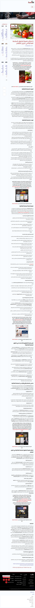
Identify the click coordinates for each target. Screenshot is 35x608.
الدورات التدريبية (19, 582)
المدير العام (24, 585)
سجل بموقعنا (32, 592)
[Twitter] (6, 580)
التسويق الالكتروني (11, 578)
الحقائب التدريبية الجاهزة (18, 576)
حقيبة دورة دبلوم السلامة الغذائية (26, 65)
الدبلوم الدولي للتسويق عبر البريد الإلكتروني (24, 500)
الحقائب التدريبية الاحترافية (30, 599)
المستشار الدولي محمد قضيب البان (22, 501)
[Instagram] (6, 582)
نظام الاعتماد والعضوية (18, 580)
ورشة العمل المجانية (24, 499)
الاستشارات (12, 576)
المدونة (13, 580)
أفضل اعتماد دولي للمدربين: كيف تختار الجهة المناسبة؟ (2, 69)
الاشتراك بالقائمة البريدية (6, 577)
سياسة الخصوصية (32, 587)
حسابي (33, 594)
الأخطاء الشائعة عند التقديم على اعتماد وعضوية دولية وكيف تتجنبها (6, 70)
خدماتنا (32, 603)
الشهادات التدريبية (18, 584)
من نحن (25, 577)
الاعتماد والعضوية (31, 600)
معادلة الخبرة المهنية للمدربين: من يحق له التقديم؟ (2, 49)
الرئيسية (32, 596)
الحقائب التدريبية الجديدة (18, 578)
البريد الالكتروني (7, 574)
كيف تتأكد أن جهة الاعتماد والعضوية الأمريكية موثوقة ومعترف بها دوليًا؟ (2, 34)
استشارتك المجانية (16, 86)
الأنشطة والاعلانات (23, 583)
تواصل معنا (24, 579)
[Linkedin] (4, 580)
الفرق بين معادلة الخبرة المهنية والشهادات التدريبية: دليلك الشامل (6, 33)
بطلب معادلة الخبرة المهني (19, 319)
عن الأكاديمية (31, 597)
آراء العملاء (24, 581)
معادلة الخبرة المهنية (11, 582)
